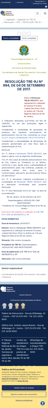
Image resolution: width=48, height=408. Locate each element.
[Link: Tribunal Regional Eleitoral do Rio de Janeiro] (8, 289)
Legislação (10, 19)
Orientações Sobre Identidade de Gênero (25, 300)
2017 (18, 22)
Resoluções (9, 22)
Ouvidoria (20, 2)
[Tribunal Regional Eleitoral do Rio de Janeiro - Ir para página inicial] (7, 13)
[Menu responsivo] (37, 13)
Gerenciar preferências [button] (24, 400)
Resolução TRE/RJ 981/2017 (29, 153)
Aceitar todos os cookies (24, 388)
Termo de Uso (22, 381)
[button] (45, 13)
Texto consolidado (11, 38)
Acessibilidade (6, 2)
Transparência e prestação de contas (40, 2)
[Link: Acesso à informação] (46, 6)
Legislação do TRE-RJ (26, 19)
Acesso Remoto (25, 295)
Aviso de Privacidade (10, 379)
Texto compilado (29, 38)
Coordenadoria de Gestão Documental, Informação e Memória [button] (24, 275)
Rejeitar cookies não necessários (24, 394)
